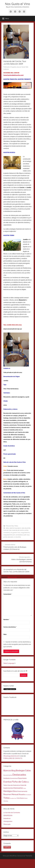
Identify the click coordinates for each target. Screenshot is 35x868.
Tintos (16, 526)
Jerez (24, 788)
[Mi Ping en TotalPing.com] (7, 848)
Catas (28, 770)
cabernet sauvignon (15, 528)
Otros (14, 791)
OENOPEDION (7, 815)
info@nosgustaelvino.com (11, 756)
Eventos (7, 781)
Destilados (6, 778)
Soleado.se (6, 818)
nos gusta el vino (15, 532)
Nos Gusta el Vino (17, 4)
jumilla (26, 530)
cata (23, 528)
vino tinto (18, 537)
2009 (7, 528)
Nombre (6, 619)
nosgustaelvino (25, 532)
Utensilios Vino (13, 798)
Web (4, 634)
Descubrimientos (7, 775)
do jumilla (27, 528)
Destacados (19, 774)
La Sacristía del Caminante (11, 812)
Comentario (7, 594)
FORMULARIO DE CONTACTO (12, 758)
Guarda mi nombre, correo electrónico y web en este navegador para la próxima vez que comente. (17, 644)
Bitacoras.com (12, 577)
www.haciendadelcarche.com (13, 75)
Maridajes (7, 791)
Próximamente (22, 791)
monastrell (6, 532)
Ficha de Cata (10, 526)
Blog (13, 770)
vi (14, 537)
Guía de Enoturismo (14, 785)
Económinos (14, 778)
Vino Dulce (20, 798)
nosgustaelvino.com (9, 535)
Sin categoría (28, 794)
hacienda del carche (18, 530)
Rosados (22, 794)
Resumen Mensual (10, 794)
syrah (24, 535)
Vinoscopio (6, 824)
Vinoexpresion (7, 821)
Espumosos (22, 778)
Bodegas (20, 770)
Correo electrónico (10, 627)
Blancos (7, 770)
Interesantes (18, 788)
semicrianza (19, 535)
